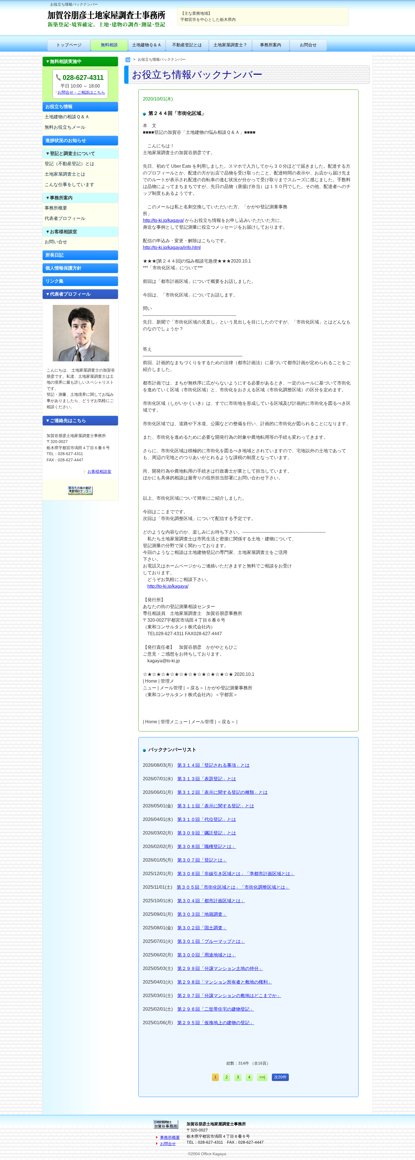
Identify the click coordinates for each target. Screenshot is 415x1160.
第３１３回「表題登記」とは (206, 778)
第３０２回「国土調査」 (202, 927)
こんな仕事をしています (69, 184)
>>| (262, 1077)
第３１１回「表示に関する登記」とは (215, 805)
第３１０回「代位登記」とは (206, 819)
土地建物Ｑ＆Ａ (146, 44)
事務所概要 (56, 208)
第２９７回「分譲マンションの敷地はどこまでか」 (229, 995)
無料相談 (109, 44)
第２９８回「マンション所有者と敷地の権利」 (224, 982)
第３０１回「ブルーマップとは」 (211, 941)
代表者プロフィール (65, 218)
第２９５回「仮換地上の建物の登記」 (215, 1022)
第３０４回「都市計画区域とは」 (211, 900)
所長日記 (54, 255)
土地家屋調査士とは (65, 174)
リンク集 (54, 281)
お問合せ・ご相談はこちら (81, 92)
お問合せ (308, 44)
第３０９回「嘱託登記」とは (206, 833)
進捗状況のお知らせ (65, 140)
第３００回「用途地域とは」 (206, 955)
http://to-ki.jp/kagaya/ (163, 220)
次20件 (280, 1077)
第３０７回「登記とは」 (202, 860)
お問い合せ (56, 241)
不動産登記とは (187, 44)
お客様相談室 (99, 471)
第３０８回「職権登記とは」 (206, 846)
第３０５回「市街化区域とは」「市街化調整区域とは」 (233, 887)
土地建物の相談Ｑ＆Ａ (67, 116)
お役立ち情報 (59, 106)
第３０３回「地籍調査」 (202, 914)
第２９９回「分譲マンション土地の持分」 (220, 968)
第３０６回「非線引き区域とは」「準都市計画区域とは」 (236, 873)
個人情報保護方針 (63, 268)
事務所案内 (270, 44)
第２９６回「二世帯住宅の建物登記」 (215, 1009)
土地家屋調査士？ (230, 44)
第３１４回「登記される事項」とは (213, 765)
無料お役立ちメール (65, 127)
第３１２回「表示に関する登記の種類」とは (222, 792)
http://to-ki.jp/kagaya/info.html (172, 247)
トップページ (69, 44)
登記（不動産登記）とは (69, 163)
